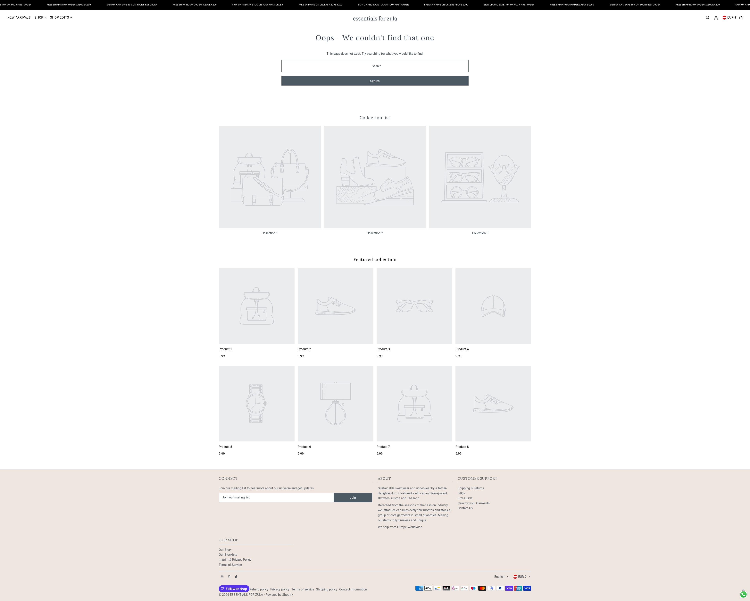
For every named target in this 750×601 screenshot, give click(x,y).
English (499, 577)
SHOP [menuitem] (39, 17)
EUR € (731, 17)
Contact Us (465, 508)
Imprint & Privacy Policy (235, 560)
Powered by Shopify (279, 595)
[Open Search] (707, 17)
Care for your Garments (474, 503)
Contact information (353, 589)
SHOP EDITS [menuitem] (59, 17)
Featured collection (375, 259)
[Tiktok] (236, 577)
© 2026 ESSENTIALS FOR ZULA (241, 595)
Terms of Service (230, 565)
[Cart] (740, 17)
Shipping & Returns (471, 488)
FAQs (461, 493)
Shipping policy (326, 589)
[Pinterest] (229, 577)
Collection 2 (375, 233)
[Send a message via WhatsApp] (743, 594)
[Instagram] (222, 577)
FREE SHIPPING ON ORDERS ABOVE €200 (54, 4)
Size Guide (465, 498)
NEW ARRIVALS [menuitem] (19, 17)
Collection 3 (480, 233)
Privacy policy (279, 589)
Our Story (225, 550)
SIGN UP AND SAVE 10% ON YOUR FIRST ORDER (117, 4)
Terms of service (302, 589)
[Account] (716, 18)
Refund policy (258, 589)
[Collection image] (270, 177)
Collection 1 (270, 233)
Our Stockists (228, 554)
